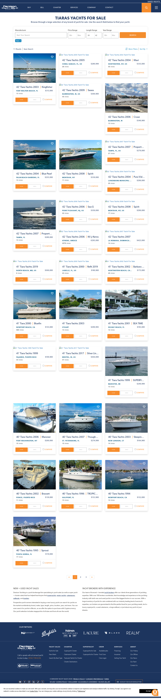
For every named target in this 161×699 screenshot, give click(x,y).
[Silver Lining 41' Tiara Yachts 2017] (80, 347)
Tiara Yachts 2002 (126, 266)
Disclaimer (72, 682)
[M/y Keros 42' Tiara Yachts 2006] (80, 231)
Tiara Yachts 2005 (73, 60)
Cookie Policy (61, 682)
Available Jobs (103, 651)
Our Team (133, 662)
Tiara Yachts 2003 (34, 87)
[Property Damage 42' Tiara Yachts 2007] (126, 141)
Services (74, 7)
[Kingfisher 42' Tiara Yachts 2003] (34, 68)
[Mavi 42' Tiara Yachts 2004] (126, 54)
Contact (109, 7)
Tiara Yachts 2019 (27, 266)
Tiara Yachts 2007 (126, 147)
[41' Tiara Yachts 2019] (34, 261)
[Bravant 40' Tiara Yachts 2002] (34, 474)
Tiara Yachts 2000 (80, 266)
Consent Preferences (94, 679)
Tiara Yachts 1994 (119, 493)
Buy (29, 7)
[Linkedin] (34, 682)
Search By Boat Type (55, 658)
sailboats (16, 598)
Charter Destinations (70, 662)
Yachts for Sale (53, 651)
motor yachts (61, 595)
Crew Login (102, 658)
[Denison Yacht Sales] (26, 647)
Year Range (107, 30)
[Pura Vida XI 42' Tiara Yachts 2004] (126, 171)
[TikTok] (38, 682)
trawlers (26, 598)
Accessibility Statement (87, 682)
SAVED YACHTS (154, 1)
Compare (48, 99)
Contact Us (133, 665)
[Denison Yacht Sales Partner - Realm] (133, 633)
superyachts (51, 595)
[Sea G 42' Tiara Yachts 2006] (80, 201)
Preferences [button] (81, 691)
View (21, 99)
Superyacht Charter (70, 651)
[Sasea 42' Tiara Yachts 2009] (80, 84)
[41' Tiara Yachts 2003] (80, 304)
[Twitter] (43, 682)
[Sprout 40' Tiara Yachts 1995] (34, 531)
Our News (133, 658)
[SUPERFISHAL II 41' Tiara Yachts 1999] (126, 361)
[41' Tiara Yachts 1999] (34, 347)
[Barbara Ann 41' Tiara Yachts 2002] (126, 261)
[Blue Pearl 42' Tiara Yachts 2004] (34, 154)
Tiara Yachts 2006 (124, 117)
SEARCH (132, 35)
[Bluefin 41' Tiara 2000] (34, 304)
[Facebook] (25, 682)
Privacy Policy (79, 679)
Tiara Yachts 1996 (80, 493)
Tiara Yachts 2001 (125, 323)
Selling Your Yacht (120, 658)
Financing (117, 651)
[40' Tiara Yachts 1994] (126, 474)
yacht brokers (109, 592)
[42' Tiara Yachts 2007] (126, 231)
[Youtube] (21, 682)
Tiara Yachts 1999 (27, 353)
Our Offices (134, 654)
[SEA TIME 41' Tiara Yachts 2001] (126, 304)
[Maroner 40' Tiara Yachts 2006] (34, 418)
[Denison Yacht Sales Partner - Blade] (111, 633)
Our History (134, 651)
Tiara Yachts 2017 (80, 353)
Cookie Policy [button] (34, 691)
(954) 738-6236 (34, 658)
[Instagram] (29, 682)
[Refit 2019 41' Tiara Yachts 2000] (80, 261)
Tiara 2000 (28, 323)
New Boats (52, 654)
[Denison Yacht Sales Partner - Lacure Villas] (90, 633)
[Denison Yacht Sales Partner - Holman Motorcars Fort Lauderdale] (70, 633)
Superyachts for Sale (89, 651)
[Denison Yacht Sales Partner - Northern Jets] (27, 633)
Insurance (117, 654)
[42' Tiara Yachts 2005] (80, 54)
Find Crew (102, 654)
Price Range (72, 30)
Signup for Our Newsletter (130, 682)
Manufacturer (20, 30)
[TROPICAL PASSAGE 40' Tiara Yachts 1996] (80, 474)
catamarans (71, 595)
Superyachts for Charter (90, 654)
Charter (57, 7)
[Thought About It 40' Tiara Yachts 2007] (80, 418)
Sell (42, 7)
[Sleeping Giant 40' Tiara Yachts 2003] (126, 418)
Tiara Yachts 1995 (32, 550)
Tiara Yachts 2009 (78, 90)
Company (91, 7)
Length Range (91, 30)
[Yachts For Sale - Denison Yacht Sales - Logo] (9, 7)
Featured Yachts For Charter (73, 658)
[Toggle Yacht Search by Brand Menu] (146, 7)
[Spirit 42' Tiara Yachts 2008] (80, 154)
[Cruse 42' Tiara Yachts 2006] (126, 98)
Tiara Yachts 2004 (123, 60)
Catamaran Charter (70, 654)
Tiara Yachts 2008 (77, 173)
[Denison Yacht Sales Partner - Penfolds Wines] (48, 633)
